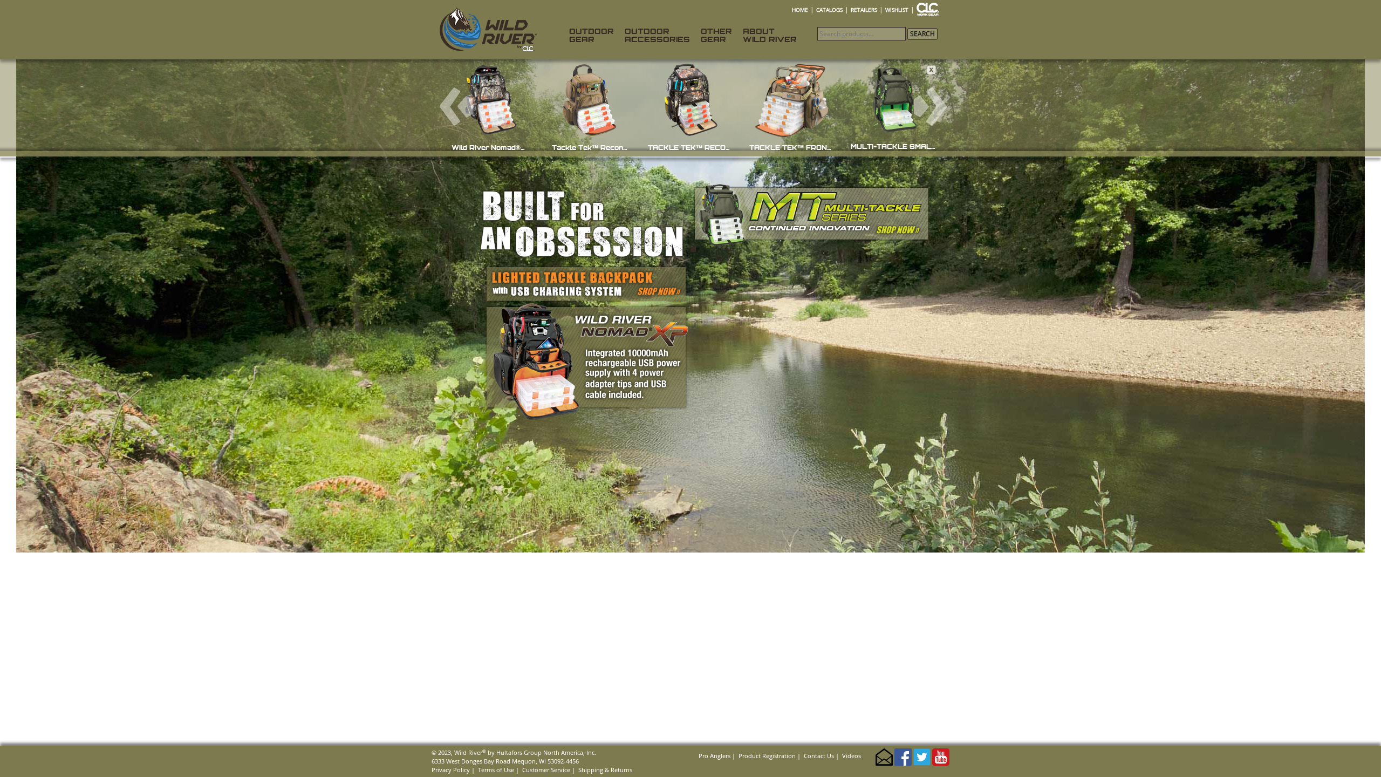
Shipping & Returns (605, 770)
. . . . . (932, 9)
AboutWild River (770, 35)
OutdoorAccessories (657, 35)
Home (800, 9)
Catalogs (829, 9)
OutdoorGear (591, 35)
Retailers (864, 9)
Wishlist (896, 9)
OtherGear (716, 35)
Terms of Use (496, 770)
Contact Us (819, 756)
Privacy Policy (451, 770)
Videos (851, 756)
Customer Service (546, 770)
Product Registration (767, 756)
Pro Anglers (714, 756)
